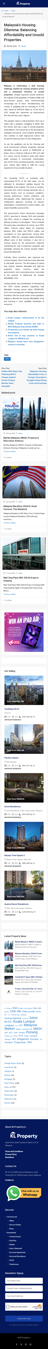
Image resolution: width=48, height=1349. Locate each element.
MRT (6, 1033)
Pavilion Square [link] (11, 758)
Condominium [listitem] (15, 1237)
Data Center (28, 1011)
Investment (8, 1067)
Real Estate (9, 1091)
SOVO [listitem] (11, 1260)
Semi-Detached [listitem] (15, 1248)
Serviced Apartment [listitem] (17, 1252)
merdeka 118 (27, 1029)
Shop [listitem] (11, 1229)
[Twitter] (21, 1345)
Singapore (23, 1039)
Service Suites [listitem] (15, 1225)
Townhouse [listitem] (14, 1264)
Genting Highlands (12, 1018)
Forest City (15, 1015)
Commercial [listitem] (12, 1217)
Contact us (9, 1180)
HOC (7, 359)
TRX (29, 1042)
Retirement (8, 1099)
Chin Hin (15, 1011)
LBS (16, 1025)
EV (9, 1015)
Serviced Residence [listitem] (17, 1256)
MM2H (37, 1028)
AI (5, 1008)
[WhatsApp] (31, 1345)
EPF (5, 1015)
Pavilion (22, 1033)
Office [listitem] (11, 1221)
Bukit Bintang (28, 1008)
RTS (21, 1036)
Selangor (7, 1039)
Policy (16, 1036)
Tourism (8, 1042)
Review (7, 1103)
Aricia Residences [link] (12, 806)
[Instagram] (26, 1345)
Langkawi (9, 1025)
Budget (20, 1008)
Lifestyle (7, 1071)
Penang (32, 1032)
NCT (11, 1033)
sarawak (33, 1036)
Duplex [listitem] (12, 1244)
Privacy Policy (11, 1154)
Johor (33, 1017)
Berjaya (9, 1008)
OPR (16, 1033)
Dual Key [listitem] (12, 1241)
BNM (14, 1008)
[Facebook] (17, 1345)
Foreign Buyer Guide (12, 1063)
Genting (23, 1015)
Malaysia (30, 1025)
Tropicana (20, 1042)
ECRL (38, 1012)
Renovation (9, 1095)
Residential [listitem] (11, 1233)
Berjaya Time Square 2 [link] (14, 855)
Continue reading (9, 451)
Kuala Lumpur (24, 1021)
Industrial (25, 1018)
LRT (20, 1025)
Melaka (18, 1029)
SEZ (14, 1039)
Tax (41, 1039)
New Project (9, 1083)
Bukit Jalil (37, 1008)
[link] (24, 690)
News (13, 11)
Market (9, 1028)
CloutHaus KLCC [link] (11, 709)
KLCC (8, 1021)
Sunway (34, 1039)
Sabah (26, 1036)
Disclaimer (9, 1157)
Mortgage (8, 1079)
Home (6, 11)
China (6, 1012)
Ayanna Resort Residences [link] (16, 904)
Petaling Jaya (8, 1036)
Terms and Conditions (14, 1151)
